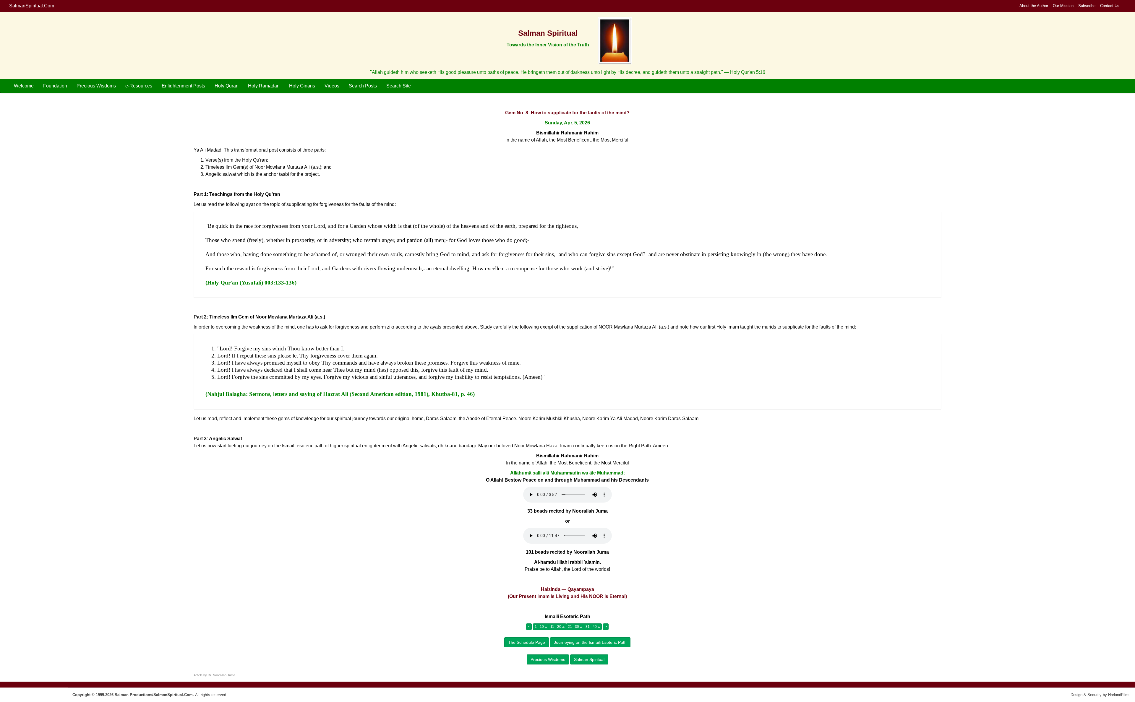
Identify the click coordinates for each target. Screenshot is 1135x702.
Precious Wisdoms (96, 85)
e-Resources (138, 85)
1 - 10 (540, 627)
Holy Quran (227, 85)
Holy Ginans (302, 85)
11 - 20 (556, 627)
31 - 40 (592, 627)
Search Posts (363, 85)
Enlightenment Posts (183, 85)
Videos (332, 85)
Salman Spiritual (589, 659)
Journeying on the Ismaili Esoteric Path (590, 642)
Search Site (398, 85)
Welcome (24, 85)
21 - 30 (574, 627)
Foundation (55, 85)
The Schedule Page (526, 642)
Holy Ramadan (264, 85)
